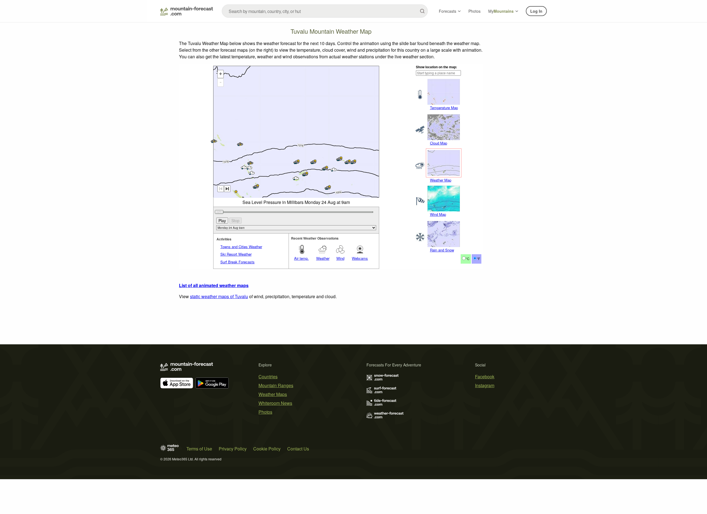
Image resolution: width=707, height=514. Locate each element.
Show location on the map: (436, 66)
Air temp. (301, 258)
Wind (340, 258)
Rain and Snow (442, 250)
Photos (474, 11)
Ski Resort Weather (236, 254)
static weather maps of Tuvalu (219, 296)
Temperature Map (444, 107)
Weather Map (440, 180)
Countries (268, 376)
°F (478, 258)
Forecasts (447, 11)
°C (467, 258)
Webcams (360, 258)
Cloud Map (438, 143)
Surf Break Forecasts (237, 261)
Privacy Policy (233, 448)
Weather (322, 258)
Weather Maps (272, 394)
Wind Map (438, 214)
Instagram (484, 385)
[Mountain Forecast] (186, 11)
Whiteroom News (275, 403)
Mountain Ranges (275, 385)
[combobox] (325, 11)
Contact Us (298, 448)
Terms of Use (199, 448)
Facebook (484, 376)
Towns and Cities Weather (241, 246)
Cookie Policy (267, 448)
